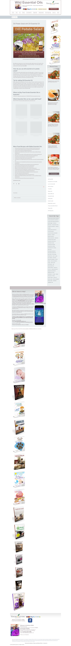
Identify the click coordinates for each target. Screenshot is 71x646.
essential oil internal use (52, 303)
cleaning (57, 288)
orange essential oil (54, 331)
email (21, 379)
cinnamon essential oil (51, 288)
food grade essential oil (51, 313)
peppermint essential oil (52, 333)
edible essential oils (51, 300)
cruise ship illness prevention (52, 295)
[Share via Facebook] (13, 281)
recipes (57, 336)
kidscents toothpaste (51, 321)
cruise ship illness (51, 293)
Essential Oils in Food (16, 278)
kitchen (56, 321)
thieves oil (55, 339)
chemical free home (55, 287)
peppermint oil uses (51, 334)
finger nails (49, 311)
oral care (49, 331)
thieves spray (50, 341)
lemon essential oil (54, 323)
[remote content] (28, 170)
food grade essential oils (52, 315)
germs (54, 318)
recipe (54, 336)
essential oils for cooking (52, 310)
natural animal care (51, 328)
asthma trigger (50, 285)
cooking (49, 290)
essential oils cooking (51, 308)
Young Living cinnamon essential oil (53, 280)
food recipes (54, 316)
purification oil (50, 336)
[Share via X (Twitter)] (16, 281)
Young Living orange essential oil (53, 283)
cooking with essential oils (52, 292)
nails (53, 326)
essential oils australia (51, 306)
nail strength (50, 326)
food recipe (50, 316)
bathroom (54, 285)
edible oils (56, 300)
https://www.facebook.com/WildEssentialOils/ (24, 384)
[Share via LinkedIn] (18, 281)
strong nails (50, 338)
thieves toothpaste (56, 341)
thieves (53, 338)
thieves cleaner (50, 339)
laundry (49, 323)
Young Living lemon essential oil (53, 282)
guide (56, 318)
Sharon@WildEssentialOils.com (20, 383)
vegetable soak (50, 344)
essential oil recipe (51, 305)
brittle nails (49, 287)
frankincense (50, 318)
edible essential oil (51, 298)
